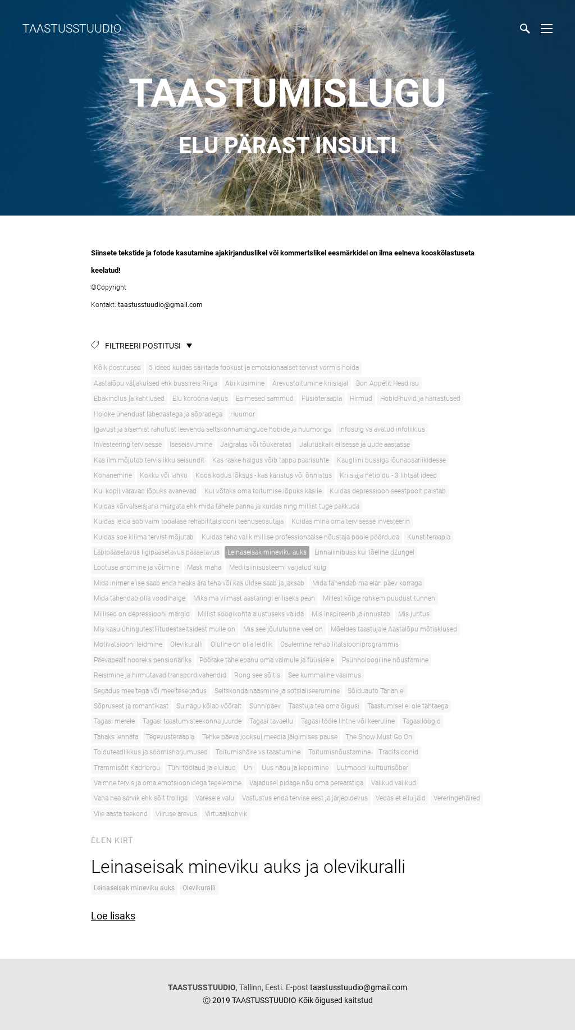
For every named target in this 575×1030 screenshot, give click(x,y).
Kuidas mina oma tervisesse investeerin (350, 521)
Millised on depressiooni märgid (142, 614)
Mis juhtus (414, 614)
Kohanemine (113, 475)
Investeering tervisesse (128, 444)
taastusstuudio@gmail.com (159, 305)
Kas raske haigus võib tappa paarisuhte (270, 460)
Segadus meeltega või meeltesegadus (150, 691)
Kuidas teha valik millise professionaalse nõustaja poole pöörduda (300, 537)
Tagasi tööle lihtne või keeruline (348, 721)
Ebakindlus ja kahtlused (129, 398)
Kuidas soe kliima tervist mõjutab (144, 537)
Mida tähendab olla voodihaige (139, 598)
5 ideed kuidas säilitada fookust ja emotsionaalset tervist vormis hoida (254, 368)
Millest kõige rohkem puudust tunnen (379, 598)
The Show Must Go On (378, 737)
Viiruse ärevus (176, 814)
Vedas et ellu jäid (401, 798)
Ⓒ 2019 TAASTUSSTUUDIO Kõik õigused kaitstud (288, 1000)
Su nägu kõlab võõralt (208, 706)
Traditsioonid (398, 752)
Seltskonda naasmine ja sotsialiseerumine (277, 691)
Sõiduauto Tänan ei (376, 691)
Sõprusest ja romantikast (131, 706)
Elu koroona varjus (200, 398)
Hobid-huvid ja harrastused (420, 398)
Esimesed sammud (265, 398)
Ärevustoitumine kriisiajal (310, 383)
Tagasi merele (114, 721)
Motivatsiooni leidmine (128, 644)
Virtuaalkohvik (226, 814)
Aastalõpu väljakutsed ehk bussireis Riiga (155, 383)
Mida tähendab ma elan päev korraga (367, 583)
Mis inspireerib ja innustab (351, 614)
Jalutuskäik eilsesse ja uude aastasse (354, 444)
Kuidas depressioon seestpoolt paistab (388, 491)
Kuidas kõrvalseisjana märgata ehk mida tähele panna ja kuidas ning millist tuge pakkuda (226, 506)
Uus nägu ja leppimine (295, 768)
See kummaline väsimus (324, 675)
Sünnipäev (265, 706)
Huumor (242, 414)
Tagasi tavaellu (271, 721)
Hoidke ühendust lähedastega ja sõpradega (158, 414)
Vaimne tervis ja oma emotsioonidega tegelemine (167, 783)
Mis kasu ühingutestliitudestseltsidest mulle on (164, 629)
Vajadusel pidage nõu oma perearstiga (306, 783)
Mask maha (204, 567)
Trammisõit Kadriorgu (127, 768)
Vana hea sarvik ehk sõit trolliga (141, 798)
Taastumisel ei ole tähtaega (407, 706)
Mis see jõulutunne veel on (283, 629)
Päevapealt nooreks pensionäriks (142, 660)
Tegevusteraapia (170, 737)
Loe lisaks (113, 916)
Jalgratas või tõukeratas (255, 444)
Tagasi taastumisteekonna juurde (192, 721)
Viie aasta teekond (121, 814)
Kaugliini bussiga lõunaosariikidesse (391, 460)
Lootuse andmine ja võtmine (136, 567)
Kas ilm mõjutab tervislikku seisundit (149, 460)
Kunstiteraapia (428, 537)
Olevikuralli (186, 644)
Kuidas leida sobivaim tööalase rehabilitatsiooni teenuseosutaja (189, 521)
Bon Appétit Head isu (387, 383)
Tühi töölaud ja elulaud (202, 768)
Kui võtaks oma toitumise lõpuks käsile (263, 491)
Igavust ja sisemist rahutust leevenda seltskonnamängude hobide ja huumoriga (212, 429)
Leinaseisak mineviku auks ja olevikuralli (248, 866)
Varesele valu (214, 798)
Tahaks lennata (116, 737)
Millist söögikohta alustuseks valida (251, 614)
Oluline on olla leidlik (241, 644)
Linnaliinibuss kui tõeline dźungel (364, 552)
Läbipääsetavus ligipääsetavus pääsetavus (157, 552)
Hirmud (361, 398)
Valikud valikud (393, 783)
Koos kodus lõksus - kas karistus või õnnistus (263, 475)
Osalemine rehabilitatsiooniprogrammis (339, 644)
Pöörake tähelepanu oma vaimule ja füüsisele (266, 660)
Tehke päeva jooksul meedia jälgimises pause (269, 737)
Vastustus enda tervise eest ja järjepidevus (305, 798)
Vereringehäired (456, 798)
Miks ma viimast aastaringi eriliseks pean (254, 598)
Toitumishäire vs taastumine (258, 752)
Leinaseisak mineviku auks (267, 552)
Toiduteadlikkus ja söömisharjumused (151, 752)
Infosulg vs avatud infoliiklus (382, 429)
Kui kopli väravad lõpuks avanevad (145, 491)
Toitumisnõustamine (339, 752)
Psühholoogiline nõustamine (385, 660)
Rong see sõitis (257, 675)
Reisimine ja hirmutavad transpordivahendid (160, 675)
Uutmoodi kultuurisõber (372, 768)
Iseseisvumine (191, 444)
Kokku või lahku (164, 475)
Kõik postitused (117, 368)
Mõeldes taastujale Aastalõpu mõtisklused (394, 629)
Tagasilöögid (422, 721)
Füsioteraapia (322, 398)
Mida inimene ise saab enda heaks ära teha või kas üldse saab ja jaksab (199, 583)
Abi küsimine (244, 383)
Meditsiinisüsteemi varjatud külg (277, 567)
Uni (249, 768)
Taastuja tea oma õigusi (324, 706)
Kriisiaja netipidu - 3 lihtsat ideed (388, 475)
